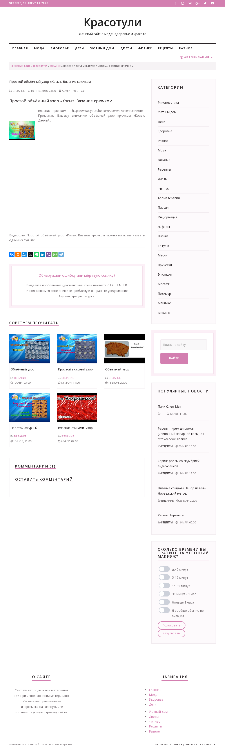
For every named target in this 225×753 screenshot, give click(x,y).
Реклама (161, 744)
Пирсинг (164, 207)
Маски (162, 255)
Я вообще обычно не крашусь (188, 612)
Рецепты (165, 48)
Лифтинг (164, 227)
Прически (165, 265)
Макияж (164, 313)
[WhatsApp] (55, 254)
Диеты (126, 48)
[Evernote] (36, 254)
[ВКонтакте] (12, 254)
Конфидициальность (200, 744)
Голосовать (172, 625)
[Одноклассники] (18, 254)
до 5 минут (180, 569)
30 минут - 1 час (184, 594)
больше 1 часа (183, 602)
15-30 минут (181, 586)
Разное (185, 48)
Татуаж (163, 246)
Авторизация (196, 57)
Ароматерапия (169, 198)
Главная (20, 48)
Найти (174, 358)
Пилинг (163, 236)
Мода (39, 48)
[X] (30, 254)
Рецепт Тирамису (171, 515)
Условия (176, 744)
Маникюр (165, 303)
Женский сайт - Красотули (29, 66)
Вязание (55, 66)
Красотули (112, 22)
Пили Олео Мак (169, 406)
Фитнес (145, 48)
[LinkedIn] (42, 254)
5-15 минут (180, 577)
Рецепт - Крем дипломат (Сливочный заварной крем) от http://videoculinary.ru (181, 433)
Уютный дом (102, 48)
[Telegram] (61, 254)
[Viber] (48, 254)
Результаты (171, 633)
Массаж (164, 284)
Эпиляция (165, 274)
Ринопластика (168, 102)
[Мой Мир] (24, 254)
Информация (167, 217)
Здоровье (60, 48)
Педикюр (164, 293)
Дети (79, 48)
